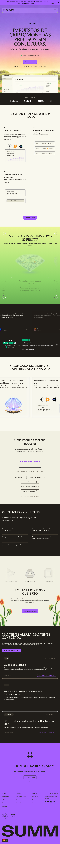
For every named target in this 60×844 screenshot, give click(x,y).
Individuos (4, 800)
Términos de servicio (51, 796)
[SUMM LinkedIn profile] (51, 802)
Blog (17, 800)
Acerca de (35, 796)
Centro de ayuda (20, 803)
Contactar (35, 803)
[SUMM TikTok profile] (54, 802)
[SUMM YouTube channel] (48, 802)
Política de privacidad (51, 793)
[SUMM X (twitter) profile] (45, 802)
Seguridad (47, 798)
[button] (55, 10)
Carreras (34, 800)
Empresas (4, 806)
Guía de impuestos (21, 796)
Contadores (5, 803)
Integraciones (5, 796)
